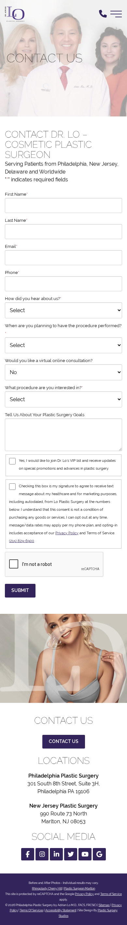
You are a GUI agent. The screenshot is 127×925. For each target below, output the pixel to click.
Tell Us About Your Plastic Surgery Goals (44, 414)
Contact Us (63, 741)
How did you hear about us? (33, 298)
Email (11, 246)
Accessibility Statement (60, 910)
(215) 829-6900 (21, 541)
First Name (16, 194)
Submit (20, 590)
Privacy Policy (66, 533)
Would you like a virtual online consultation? (48, 360)
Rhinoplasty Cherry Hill (47, 888)
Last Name (16, 220)
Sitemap (104, 905)
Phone (12, 272)
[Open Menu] (116, 14)
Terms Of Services (31, 910)
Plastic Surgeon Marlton (79, 888)
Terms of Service (111, 894)
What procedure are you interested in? (44, 387)
